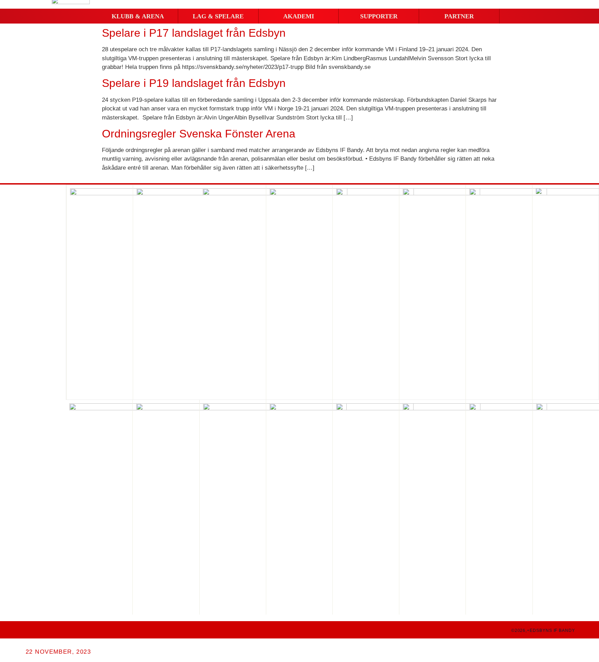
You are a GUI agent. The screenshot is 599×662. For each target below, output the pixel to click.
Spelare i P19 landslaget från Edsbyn (194, 83)
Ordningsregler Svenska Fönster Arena (198, 133)
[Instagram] (40, 630)
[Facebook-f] (27, 630)
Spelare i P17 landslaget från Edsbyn (194, 33)
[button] (138, 16)
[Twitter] (53, 630)
